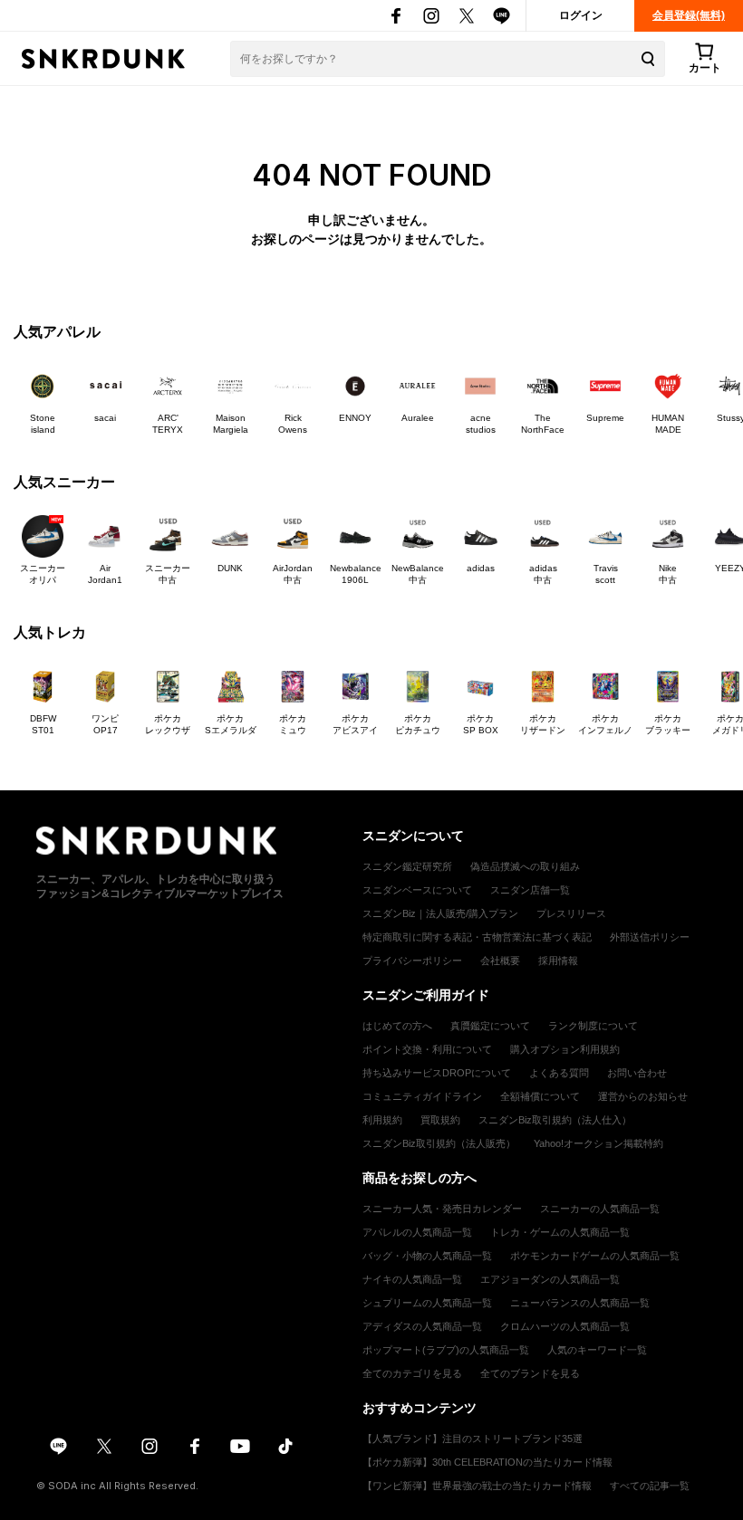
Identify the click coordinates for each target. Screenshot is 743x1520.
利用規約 (382, 1119)
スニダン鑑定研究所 (407, 866)
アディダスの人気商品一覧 (422, 1326)
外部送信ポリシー (650, 937)
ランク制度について (593, 1025)
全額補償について (540, 1096)
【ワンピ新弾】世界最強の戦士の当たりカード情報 (477, 1485)
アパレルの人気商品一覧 (417, 1232)
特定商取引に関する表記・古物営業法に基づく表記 (477, 937)
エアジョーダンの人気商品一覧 (550, 1279)
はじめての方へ (397, 1025)
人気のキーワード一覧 (597, 1349)
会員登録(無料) (688, 15)
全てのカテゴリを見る (412, 1373)
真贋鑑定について (490, 1025)
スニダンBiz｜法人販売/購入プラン (440, 913)
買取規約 (440, 1119)
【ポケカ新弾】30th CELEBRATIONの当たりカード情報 (487, 1462)
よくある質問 (559, 1072)
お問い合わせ (637, 1072)
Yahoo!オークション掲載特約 (598, 1143)
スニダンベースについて (417, 889)
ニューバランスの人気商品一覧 (580, 1302)
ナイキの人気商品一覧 (412, 1279)
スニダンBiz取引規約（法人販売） (439, 1143)
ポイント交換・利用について (427, 1049)
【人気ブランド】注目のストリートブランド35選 (472, 1438)
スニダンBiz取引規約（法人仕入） (555, 1119)
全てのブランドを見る (530, 1373)
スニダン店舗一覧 (530, 889)
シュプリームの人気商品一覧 (427, 1302)
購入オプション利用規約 (565, 1049)
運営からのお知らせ (643, 1096)
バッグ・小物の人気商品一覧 (427, 1255)
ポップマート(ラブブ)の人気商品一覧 (445, 1349)
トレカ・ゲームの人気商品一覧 (560, 1232)
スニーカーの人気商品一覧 (600, 1208)
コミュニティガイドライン (422, 1096)
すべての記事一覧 (650, 1485)
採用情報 (558, 960)
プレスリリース (571, 913)
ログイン (581, 15)
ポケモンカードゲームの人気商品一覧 (595, 1255)
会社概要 (500, 960)
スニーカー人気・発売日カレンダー (442, 1208)
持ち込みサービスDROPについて (436, 1072)
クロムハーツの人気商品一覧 (565, 1326)
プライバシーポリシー (412, 960)
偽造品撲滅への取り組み (525, 866)
